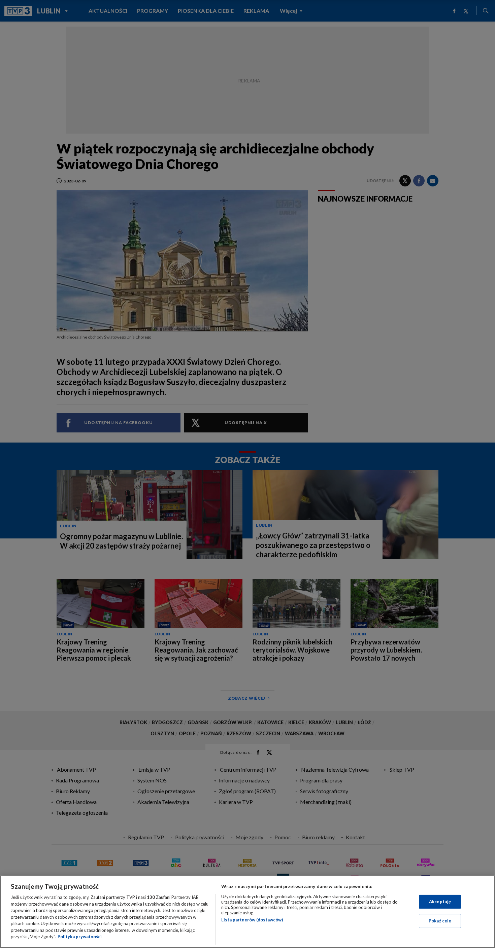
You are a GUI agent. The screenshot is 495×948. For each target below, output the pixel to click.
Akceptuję (440, 901)
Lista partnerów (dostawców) (252, 919)
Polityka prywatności (80, 936)
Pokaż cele (440, 920)
